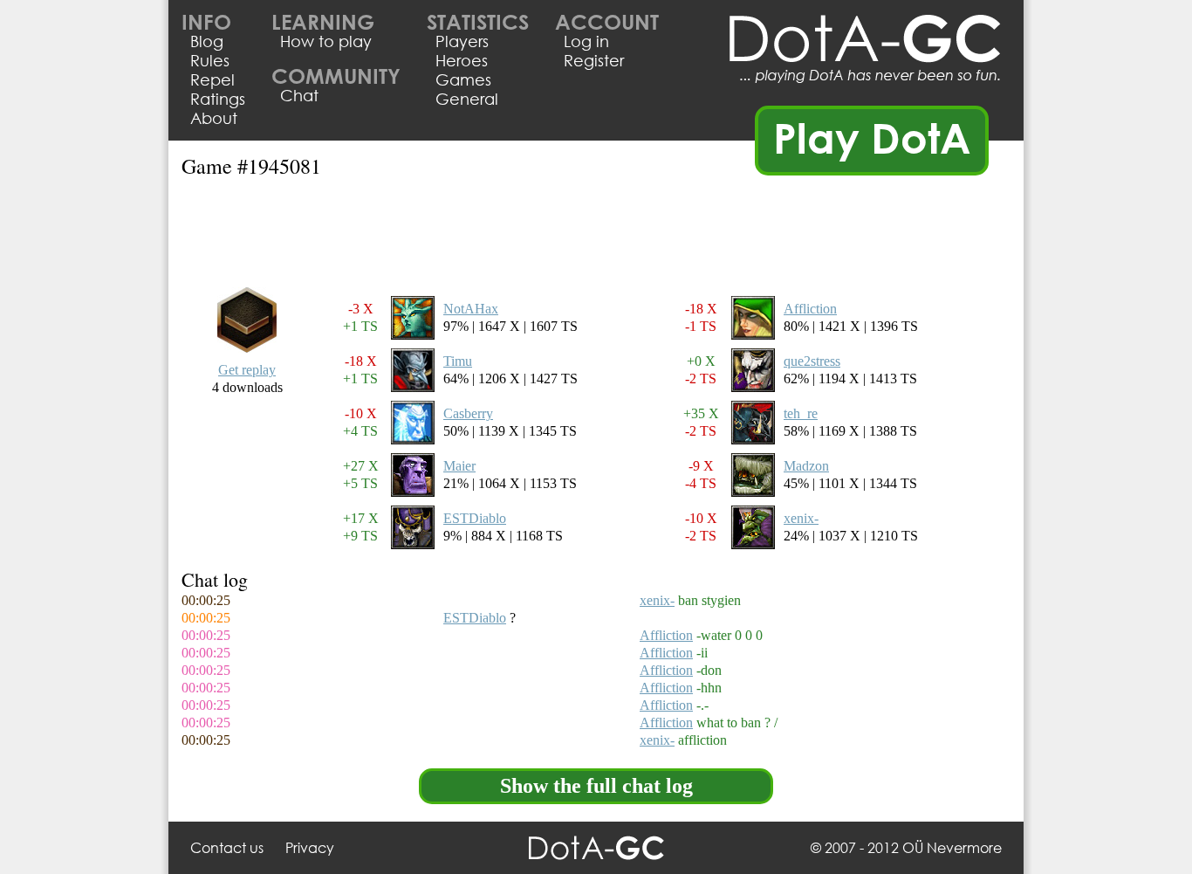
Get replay (247, 369)
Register (594, 60)
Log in (586, 41)
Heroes (461, 60)
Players (462, 41)
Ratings (217, 98)
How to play (326, 41)
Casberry (468, 413)
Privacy (309, 847)
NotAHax (470, 308)
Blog (206, 41)
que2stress (812, 361)
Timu (457, 361)
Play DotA (872, 137)
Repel (212, 79)
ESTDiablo (474, 518)
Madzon (806, 465)
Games (463, 79)
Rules (209, 60)
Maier (459, 465)
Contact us (227, 847)
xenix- (801, 518)
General (466, 98)
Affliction (810, 308)
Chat (299, 95)
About (213, 117)
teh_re (801, 413)
